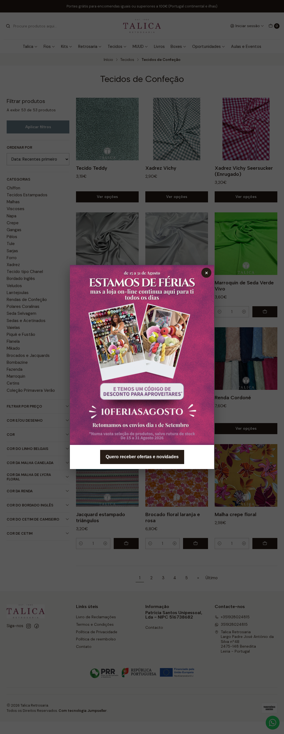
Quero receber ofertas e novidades (142, 456)
